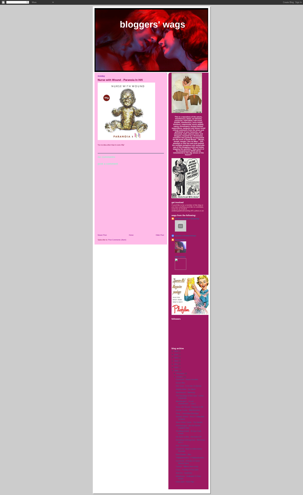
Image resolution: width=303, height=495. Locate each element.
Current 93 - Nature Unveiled (187, 379)
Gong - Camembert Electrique (187, 413)
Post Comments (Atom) (117, 240)
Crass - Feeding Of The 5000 (187, 470)
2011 (176, 364)
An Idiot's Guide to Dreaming (187, 219)
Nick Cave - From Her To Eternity (189, 386)
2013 (176, 358)
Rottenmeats (180, 240)
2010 (176, 367)
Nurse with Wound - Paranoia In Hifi (189, 407)
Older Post (160, 235)
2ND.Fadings (180, 257)
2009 (176, 371)
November (180, 373)
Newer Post (102, 235)
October (179, 377)
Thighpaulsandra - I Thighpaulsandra (190, 458)
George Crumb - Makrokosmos (188, 410)
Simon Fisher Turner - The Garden (189, 422)
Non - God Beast (182, 446)
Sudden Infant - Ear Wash (186, 389)
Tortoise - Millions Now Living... (187, 466)
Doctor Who (180, 383)
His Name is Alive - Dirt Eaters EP (189, 437)
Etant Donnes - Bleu (183, 454)
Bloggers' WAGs (152, 24)
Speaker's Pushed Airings (185, 236)
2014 (176, 354)
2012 (176, 361)
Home (131, 235)
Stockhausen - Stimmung (185, 392)
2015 (176, 351)
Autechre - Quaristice (184, 473)
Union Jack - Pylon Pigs (185, 482)
